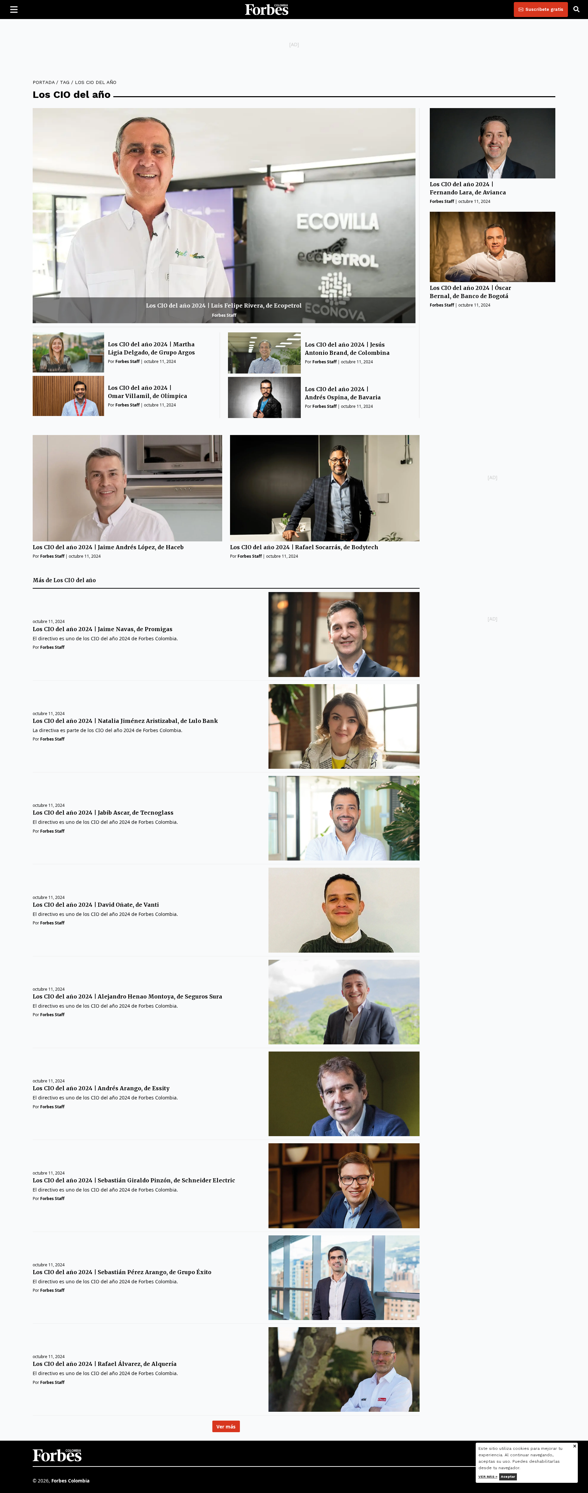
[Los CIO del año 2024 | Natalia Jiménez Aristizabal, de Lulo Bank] (343, 726)
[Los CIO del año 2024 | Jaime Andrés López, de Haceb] (127, 488)
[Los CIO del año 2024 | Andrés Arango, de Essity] (343, 1094)
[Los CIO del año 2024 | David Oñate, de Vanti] (343, 910)
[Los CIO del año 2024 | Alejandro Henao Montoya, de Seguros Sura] (343, 1002)
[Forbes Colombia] (267, 9)
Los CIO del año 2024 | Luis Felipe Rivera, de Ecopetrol (224, 305)
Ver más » (487, 1476)
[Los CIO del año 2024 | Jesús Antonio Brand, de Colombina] (264, 353)
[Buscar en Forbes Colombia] (576, 9)
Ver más (225, 1426)
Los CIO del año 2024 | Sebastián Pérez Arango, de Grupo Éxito (122, 1272)
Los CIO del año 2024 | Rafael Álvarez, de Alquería (105, 1363)
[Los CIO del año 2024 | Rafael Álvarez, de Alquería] (343, 1369)
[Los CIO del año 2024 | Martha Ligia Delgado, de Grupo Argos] (68, 352)
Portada (43, 82)
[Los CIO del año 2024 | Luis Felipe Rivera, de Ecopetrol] (224, 215)
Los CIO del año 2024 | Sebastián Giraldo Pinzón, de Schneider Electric (134, 1180)
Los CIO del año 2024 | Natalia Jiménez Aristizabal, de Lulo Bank (125, 720)
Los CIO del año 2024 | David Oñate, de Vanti (96, 904)
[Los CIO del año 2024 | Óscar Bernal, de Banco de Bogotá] (492, 247)
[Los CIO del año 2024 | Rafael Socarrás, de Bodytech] (325, 488)
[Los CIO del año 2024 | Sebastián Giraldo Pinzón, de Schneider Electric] (343, 1185)
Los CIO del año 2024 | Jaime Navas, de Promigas (103, 629)
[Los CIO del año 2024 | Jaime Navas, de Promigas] (343, 634)
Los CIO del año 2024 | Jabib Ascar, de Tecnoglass (103, 812)
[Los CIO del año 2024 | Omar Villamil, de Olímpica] (68, 396)
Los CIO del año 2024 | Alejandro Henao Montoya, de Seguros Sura (127, 996)
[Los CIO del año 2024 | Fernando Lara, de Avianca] (492, 143)
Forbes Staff (224, 315)
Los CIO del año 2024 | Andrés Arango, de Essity (101, 1088)
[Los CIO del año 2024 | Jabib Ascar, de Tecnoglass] (343, 818)
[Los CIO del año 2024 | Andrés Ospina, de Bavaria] (264, 397)
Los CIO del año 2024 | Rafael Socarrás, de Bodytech (304, 547)
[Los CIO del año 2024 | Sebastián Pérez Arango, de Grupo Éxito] (343, 1277)
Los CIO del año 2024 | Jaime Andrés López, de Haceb (108, 547)
